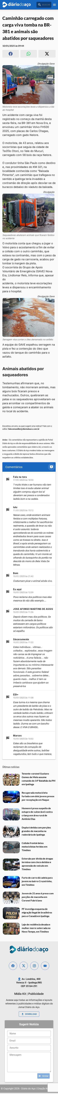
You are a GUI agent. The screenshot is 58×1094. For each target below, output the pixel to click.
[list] (29, 615)
